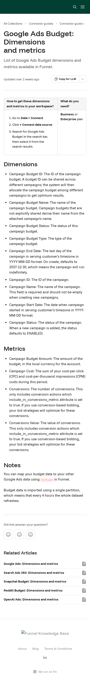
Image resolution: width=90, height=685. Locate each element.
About (22, 649)
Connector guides (41, 23)
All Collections (13, 23)
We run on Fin (47, 671)
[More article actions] (82, 79)
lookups (47, 479)
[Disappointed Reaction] (8, 534)
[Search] (74, 7)
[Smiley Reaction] (30, 534)
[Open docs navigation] (82, 7)
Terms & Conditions (58, 649)
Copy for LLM (67, 79)
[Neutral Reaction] (19, 534)
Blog (35, 649)
